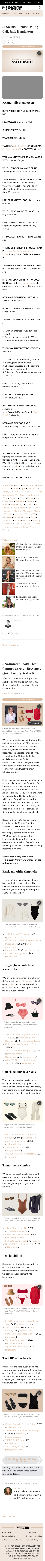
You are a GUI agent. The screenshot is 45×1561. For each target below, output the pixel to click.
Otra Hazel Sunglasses (16, 954)
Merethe (19, 514)
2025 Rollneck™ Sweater (17, 934)
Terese (7, 527)
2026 (21, 13)
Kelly (13, 508)
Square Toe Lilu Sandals (17, 1347)
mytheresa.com (28, 1064)
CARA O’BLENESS (21, 1488)
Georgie (30, 502)
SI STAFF (17, 621)
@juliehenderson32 (11, 149)
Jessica (39, 505)
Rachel (16, 518)
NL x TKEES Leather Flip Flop (19, 1244)
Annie (15, 489)
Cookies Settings (32, 1540)
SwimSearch (14, 645)
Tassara (36, 524)
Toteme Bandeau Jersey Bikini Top (22, 1431)
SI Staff (5, 37)
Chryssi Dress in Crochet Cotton (20, 1424)
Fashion (12, 1516)
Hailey (5, 505)
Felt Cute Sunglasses (15, 1241)
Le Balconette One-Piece (17, 1235)
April (23, 489)
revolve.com (12, 957)
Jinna (6, 508)
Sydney (18, 524)
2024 (32, 13)
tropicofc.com (25, 1331)
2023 (38, 13)
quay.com (37, 1241)
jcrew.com (11, 938)
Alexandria (7, 486)
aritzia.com (11, 1337)
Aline (25, 486)
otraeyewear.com (14, 1450)
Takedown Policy (8, 1536)
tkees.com (11, 1350)
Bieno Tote (10, 1057)
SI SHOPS (38, 2)
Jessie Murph (25, 981)
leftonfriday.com (32, 950)
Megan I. (8, 514)
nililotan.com (12, 1247)
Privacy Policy (7, 1533)
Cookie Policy (31, 1533)
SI (2, 2)
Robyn (25, 518)
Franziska (8, 502)
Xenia (25, 527)
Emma (30, 498)
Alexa (33, 486)
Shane (18, 521)
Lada (30, 508)
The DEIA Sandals (14, 1148)
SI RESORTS (27, 2)
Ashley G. (32, 489)
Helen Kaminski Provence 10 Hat (21, 1044)
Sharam (26, 521)
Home (15, 13)
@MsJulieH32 (20, 146)
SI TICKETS (16, 2)
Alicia (18, 486)
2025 (27, 13)
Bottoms (19, 1434)
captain (14, 466)
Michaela (6, 518)
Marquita (27, 511)
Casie (23, 495)
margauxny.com (13, 1151)
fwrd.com (16, 1048)
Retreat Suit (11, 950)
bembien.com (29, 1057)
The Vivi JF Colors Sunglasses (19, 1051)
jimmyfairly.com (13, 1054)
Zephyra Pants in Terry (16, 1141)
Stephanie (7, 524)
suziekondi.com (13, 1144)
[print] (17, 633)
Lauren (38, 508)
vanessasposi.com (15, 1238)
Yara (32, 527)
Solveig (36, 521)
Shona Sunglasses (14, 1447)
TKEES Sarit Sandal (14, 1440)
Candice (28, 492)
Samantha (7, 521)
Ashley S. (7, 492)
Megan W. (30, 514)
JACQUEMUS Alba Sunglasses (20, 1154)
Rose (33, 518)
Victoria (16, 527)
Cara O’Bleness (8, 694)
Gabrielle (19, 502)
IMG (39, 149)
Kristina (21, 508)
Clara (5, 498)
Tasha (27, 524)
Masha (37, 511)
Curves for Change (27, 283)
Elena (22, 498)
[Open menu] (3, 7)
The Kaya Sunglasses (15, 1340)
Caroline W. (12, 495)
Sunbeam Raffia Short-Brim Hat (20, 1334)
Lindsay (8, 511)
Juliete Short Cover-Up (16, 1228)
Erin (37, 498)
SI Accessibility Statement (12, 1540)
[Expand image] (39, 53)
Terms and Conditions (34, 1536)
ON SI (7, 2)
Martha (17, 511)
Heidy (14, 505)
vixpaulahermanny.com (17, 1231)
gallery (11, 984)
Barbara (18, 492)
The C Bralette (12, 1328)
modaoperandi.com (30, 1041)
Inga (21, 505)
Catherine (32, 495)
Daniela (13, 498)
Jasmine (29, 505)
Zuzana (5, 530)
